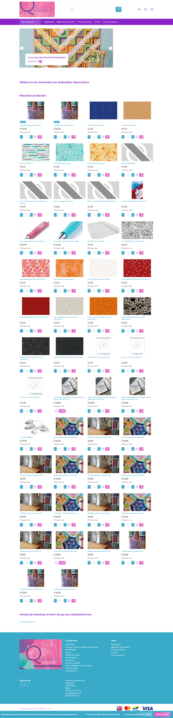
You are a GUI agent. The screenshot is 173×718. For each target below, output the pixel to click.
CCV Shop (48, 708)
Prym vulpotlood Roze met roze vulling (32, 241)
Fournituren (69, 660)
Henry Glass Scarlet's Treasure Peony (133, 241)
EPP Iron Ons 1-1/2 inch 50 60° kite (99, 357)
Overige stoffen (71, 668)
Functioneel (92, 714)
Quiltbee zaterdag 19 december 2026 (99, 437)
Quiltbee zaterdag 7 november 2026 (31, 513)
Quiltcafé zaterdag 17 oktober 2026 (65, 513)
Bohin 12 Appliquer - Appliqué (63, 201)
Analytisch (104, 714)
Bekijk (62, 411)
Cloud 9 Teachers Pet (26, 163)
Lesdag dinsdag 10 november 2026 (64, 589)
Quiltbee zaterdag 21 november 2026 (99, 475)
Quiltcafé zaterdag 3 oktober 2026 (132, 513)
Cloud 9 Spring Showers (129, 125)
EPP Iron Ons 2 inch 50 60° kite (131, 357)
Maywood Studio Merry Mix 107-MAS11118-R (34, 317)
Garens (68, 652)
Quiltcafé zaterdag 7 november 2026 (133, 475)
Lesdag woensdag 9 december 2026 (132, 551)
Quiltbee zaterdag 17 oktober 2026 (99, 513)
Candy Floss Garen (72, 655)
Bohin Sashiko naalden (129, 163)
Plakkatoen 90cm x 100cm (96, 241)
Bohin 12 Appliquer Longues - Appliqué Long (101, 201)
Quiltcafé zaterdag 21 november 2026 (66, 475)
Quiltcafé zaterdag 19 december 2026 (65, 437)
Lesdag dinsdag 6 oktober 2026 (63, 125)
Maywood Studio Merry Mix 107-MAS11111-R (136, 279)
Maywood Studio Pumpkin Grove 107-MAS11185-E (66, 318)
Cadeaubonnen (71, 671)
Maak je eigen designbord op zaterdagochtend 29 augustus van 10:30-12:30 (69, 398)
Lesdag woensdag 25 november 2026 (31, 589)
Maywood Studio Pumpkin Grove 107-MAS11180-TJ (133, 318)
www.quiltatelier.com (27, 622)
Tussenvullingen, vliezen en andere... (79, 665)
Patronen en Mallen (72, 663)
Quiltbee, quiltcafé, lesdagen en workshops (81, 647)
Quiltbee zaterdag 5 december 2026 (31, 475)
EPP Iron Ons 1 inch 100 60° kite (30, 397)
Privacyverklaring (85, 22)
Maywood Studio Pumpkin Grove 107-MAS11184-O (100, 318)
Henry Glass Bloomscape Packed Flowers (32, 279)
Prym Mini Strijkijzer (26, 437)
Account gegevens (110, 22)
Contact (97, 22)
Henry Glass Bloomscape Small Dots (99, 279)
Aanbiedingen (70, 650)
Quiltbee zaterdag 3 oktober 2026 (30, 551)
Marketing (115, 714)
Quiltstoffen (70, 644)
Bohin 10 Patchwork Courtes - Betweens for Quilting (33, 202)
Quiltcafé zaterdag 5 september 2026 (65, 551)
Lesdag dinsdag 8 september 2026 (30, 125)
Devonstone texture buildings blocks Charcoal (68, 357)
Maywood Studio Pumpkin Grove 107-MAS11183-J (32, 358)
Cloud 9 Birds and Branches (62, 163)
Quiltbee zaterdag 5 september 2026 (99, 551)
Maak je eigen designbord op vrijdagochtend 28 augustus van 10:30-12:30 (136, 398)
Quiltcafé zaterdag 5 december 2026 (133, 437)
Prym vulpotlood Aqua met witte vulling (66, 241)
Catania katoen (71, 658)
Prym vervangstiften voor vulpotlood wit (134, 201)
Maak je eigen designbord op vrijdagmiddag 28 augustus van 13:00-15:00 (102, 398)
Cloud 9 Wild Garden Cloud (96, 125)
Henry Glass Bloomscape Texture (64, 279)
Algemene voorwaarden (66, 22)
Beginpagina (49, 22)
